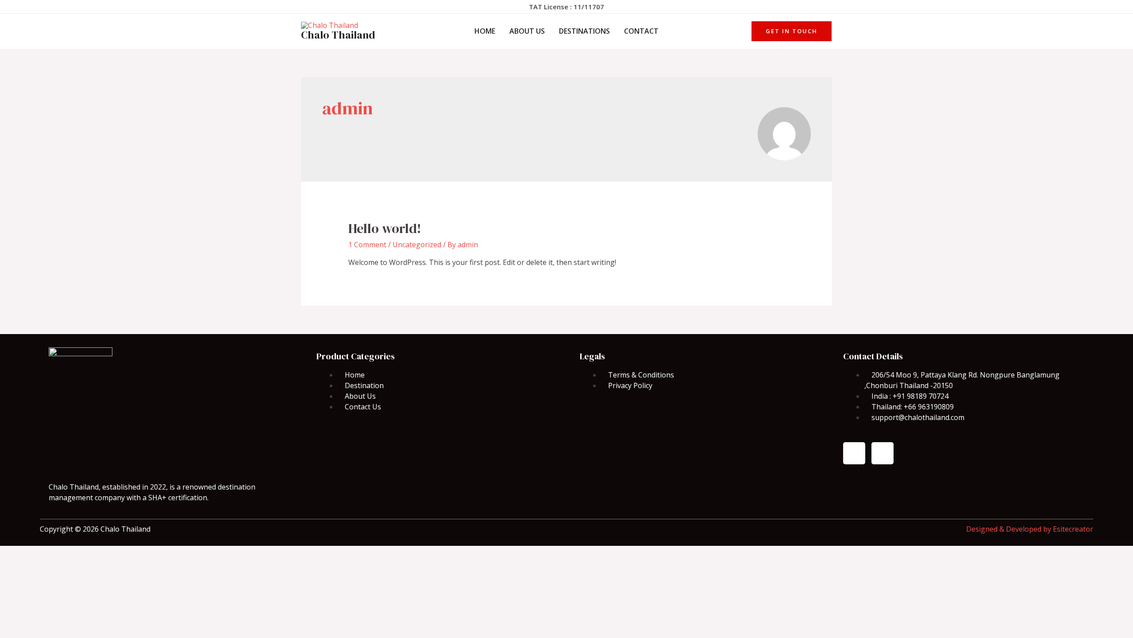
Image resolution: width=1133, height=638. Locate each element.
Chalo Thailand (338, 34)
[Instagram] (882, 453)
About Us (527, 31)
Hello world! (384, 228)
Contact (641, 31)
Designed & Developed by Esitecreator (1029, 529)
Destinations (584, 31)
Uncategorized (417, 244)
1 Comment (367, 244)
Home (484, 31)
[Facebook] (854, 453)
